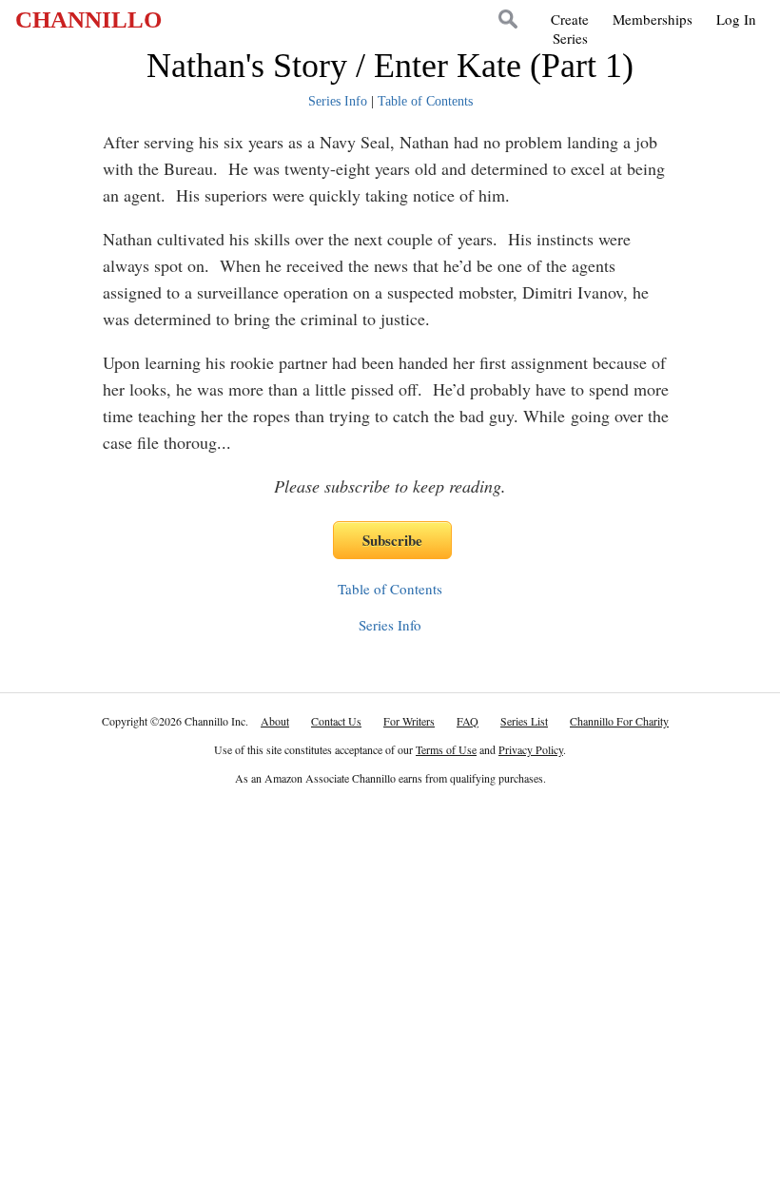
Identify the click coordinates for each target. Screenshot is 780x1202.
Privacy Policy (530, 749)
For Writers (409, 720)
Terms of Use (446, 749)
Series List (524, 720)
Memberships (652, 19)
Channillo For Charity (619, 720)
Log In (736, 19)
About (275, 720)
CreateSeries (570, 29)
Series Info (337, 101)
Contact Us (336, 720)
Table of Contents (425, 101)
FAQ (467, 720)
